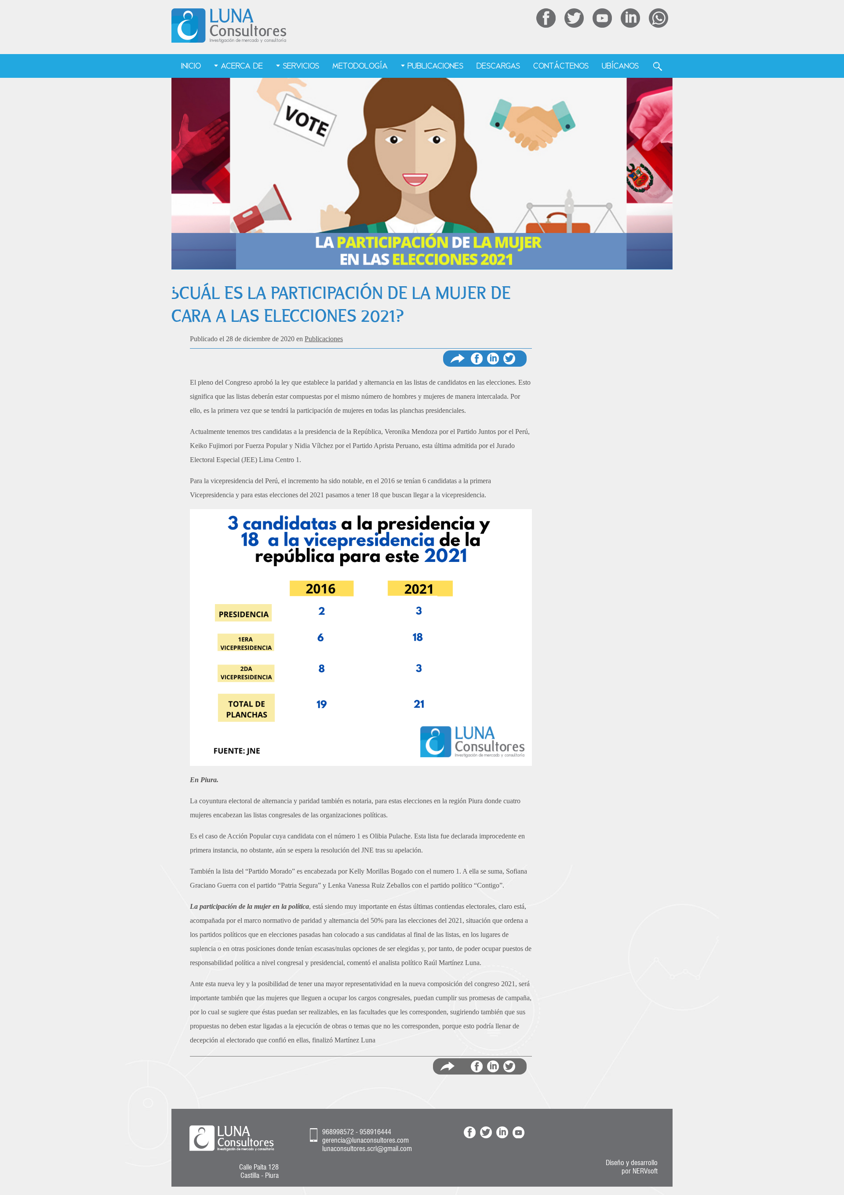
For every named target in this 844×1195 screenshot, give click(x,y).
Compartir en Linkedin (493, 358)
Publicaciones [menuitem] (435, 65)
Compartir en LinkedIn (493, 1066)
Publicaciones (324, 338)
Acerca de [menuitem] (242, 65)
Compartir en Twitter (509, 358)
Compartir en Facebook (477, 358)
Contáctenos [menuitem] (561, 65)
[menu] (422, 66)
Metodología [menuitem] (360, 65)
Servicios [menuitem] (301, 65)
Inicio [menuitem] (191, 65)
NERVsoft (645, 1171)
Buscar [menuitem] (657, 66)
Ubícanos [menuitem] (620, 65)
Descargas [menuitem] (498, 65)
